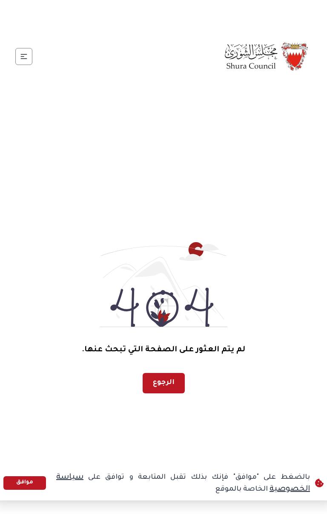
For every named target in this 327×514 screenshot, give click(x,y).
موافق (24, 483)
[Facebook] (191, 15)
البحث (38, 15)
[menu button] (23, 56)
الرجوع (164, 383)
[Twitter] (170, 15)
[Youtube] (129, 15)
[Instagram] (150, 15)
